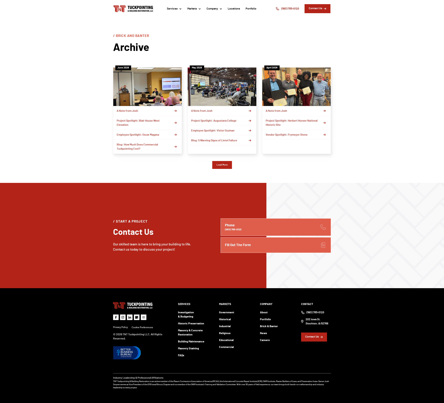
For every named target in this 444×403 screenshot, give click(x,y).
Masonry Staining (188, 348)
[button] (174, 8)
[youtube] (143, 317)
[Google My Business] (136, 317)
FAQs (181, 355)
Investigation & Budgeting (186, 314)
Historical (225, 319)
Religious (224, 333)
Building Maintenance (191, 341)
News (263, 333)
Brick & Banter (269, 326)
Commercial (226, 347)
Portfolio (251, 8)
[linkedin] (130, 317)
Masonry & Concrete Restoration (190, 332)
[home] (133, 8)
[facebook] (116, 317)
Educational (226, 340)
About (264, 312)
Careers (265, 340)
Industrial (225, 326)
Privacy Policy (120, 327)
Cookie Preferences (142, 327)
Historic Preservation (191, 323)
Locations (234, 8)
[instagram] (123, 317)
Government (226, 312)
